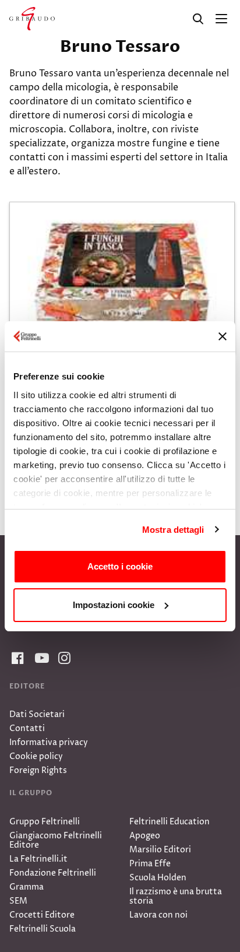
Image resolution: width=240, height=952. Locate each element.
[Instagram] (63, 658)
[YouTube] (40, 658)
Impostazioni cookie (113, 605)
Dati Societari (37, 714)
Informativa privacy (48, 742)
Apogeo (144, 835)
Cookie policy (36, 756)
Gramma (26, 887)
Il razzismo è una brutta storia (175, 896)
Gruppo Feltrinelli (44, 821)
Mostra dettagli (173, 530)
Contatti (27, 728)
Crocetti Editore (42, 915)
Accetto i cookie (120, 566)
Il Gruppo (30, 793)
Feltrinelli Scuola (42, 929)
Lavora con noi (158, 915)
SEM (18, 901)
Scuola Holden (157, 877)
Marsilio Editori (160, 849)
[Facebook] (16, 658)
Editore (27, 686)
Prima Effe (150, 863)
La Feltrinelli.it (38, 859)
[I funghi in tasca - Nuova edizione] (122, 277)
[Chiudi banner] (222, 336)
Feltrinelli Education (169, 821)
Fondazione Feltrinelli (52, 873)
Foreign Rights (38, 770)
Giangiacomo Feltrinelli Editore (55, 840)
